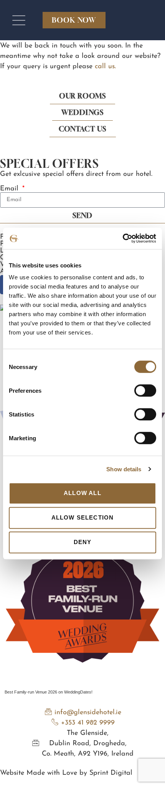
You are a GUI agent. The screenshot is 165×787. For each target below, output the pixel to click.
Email (10, 188)
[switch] (145, 390)
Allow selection (82, 517)
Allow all (82, 493)
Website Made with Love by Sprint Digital (66, 773)
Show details (123, 469)
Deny (83, 542)
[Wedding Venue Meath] (82, 681)
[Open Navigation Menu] (19, 20)
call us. (105, 66)
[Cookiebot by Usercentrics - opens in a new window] (122, 238)
